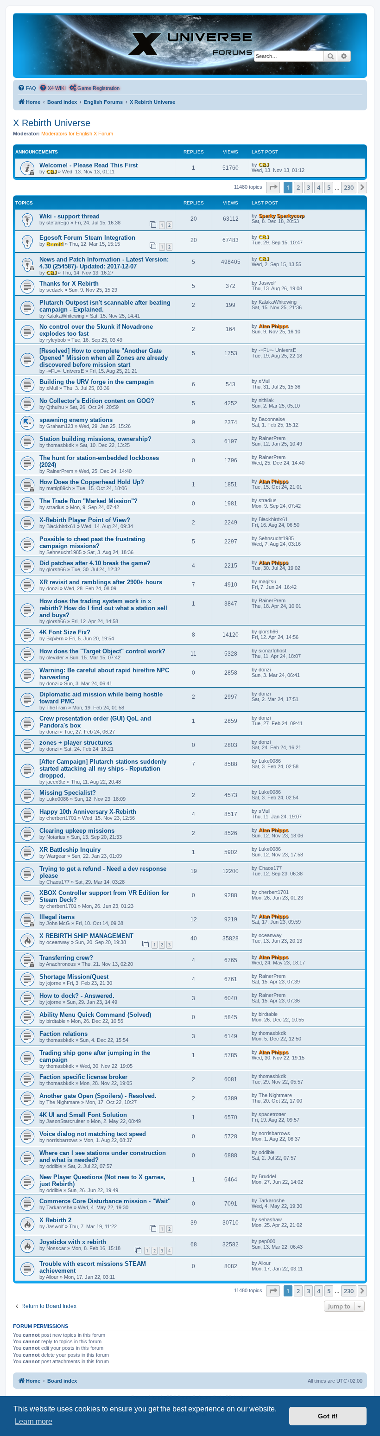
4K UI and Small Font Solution (83, 1114)
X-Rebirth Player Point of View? (84, 520)
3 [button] (308, 187)
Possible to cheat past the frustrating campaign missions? (92, 542)
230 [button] (349, 187)
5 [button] (328, 187)
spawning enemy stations (76, 419)
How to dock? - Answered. (76, 995)
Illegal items (57, 916)
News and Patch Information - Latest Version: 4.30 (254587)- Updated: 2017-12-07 (104, 263)
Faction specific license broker (83, 1076)
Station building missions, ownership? (95, 438)
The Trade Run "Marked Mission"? (88, 501)
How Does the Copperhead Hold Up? (91, 482)
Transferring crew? (66, 957)
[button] (273, 187)
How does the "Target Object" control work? (102, 651)
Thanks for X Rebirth (69, 283)
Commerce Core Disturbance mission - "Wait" (105, 1201)
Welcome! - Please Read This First (88, 165)
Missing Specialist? (67, 792)
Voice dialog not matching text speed (92, 1133)
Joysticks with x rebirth (72, 1241)
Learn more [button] (33, 1421)
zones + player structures (75, 742)
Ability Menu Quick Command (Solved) (95, 1014)
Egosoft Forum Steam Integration (87, 237)
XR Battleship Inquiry (70, 849)
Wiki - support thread (69, 216)
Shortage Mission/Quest (73, 976)
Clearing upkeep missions (76, 830)
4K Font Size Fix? (64, 632)
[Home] (190, 45)
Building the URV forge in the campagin (96, 381)
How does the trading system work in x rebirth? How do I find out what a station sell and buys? (103, 608)
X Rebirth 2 (55, 1220)
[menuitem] (27, 88)
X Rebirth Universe (51, 123)
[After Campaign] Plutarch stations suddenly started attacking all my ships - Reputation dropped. (102, 768)
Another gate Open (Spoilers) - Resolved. (98, 1095)
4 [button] (318, 187)
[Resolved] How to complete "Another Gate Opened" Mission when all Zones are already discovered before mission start (103, 357)
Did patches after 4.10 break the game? (95, 563)
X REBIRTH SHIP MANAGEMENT (86, 935)
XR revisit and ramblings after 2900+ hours (100, 582)
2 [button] (298, 187)
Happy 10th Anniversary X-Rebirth (87, 811)
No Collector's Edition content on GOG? (96, 400)
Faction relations (63, 1033)
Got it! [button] (328, 1416)
